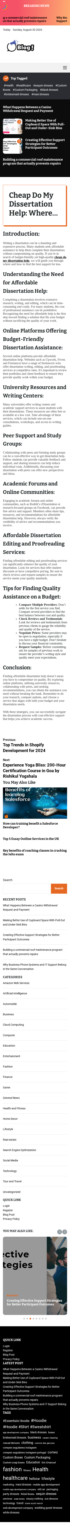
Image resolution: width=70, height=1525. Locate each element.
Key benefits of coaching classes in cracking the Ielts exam (35, 852)
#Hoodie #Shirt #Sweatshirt (27, 1427)
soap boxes (19, 1499)
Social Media (10, 1160)
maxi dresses (23, 1484)
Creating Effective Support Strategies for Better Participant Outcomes (45, 143)
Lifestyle (8, 1129)
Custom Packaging (37, 1457)
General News (11, 1097)
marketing (8, 1484)
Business (8, 1014)
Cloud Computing (13, 1024)
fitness (27, 1470)
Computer (9, 1035)
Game (6, 1087)
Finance (7, 1076)
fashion (12, 1469)
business (34, 1437)
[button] (59, 1231)
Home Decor (10, 1118)
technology (9, 1503)
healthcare (15, 1478)
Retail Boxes (27, 1494)
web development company (18, 1507)
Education (9, 1045)
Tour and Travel (12, 1181)
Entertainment (11, 1056)
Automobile (10, 1004)
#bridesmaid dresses (17, 94)
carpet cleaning (50, 1438)
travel (20, 1503)
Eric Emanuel (49, 1462)
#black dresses (49, 89)
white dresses (11, 1512)
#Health (9, 85)
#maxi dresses (40, 94)
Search (7, 880)
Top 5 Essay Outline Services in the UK (31, 839)
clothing (27, 1443)
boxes (51, 1432)
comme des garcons (45, 1443)
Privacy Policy (11, 1218)
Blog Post (9, 1214)
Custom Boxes (13, 1457)
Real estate (9, 1139)
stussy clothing (34, 1498)
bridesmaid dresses (14, 1437)
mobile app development (46, 1484)
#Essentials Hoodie (16, 1421)
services (7, 1498)
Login (6, 1205)
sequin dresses (46, 1494)
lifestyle (48, 1478)
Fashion (8, 1066)
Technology (10, 1171)
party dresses (11, 1494)
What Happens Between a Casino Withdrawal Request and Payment (28, 109)
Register (8, 1210)
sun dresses (51, 1498)
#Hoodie (38, 1420)
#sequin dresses (43, 85)
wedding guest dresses (48, 1508)
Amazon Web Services (16, 983)
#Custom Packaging (25, 89)
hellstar (34, 1479)
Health (40, 1469)
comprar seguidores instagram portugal (24, 1452)
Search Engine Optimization (19, 1150)
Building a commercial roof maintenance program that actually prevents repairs (33, 161)
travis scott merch (34, 1503)
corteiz (53, 1452)
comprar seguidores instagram (20, 1447)
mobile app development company (19, 1489)
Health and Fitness (14, 1108)
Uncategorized (11, 1191)
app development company (16, 1432)
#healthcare (23, 85)
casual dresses (11, 1442)
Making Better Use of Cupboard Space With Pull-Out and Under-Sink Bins (45, 124)
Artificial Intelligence (15, 993)
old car (41, 1489)
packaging (52, 1489)
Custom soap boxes (14, 1462)
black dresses (38, 1432)
